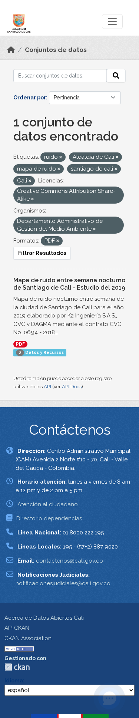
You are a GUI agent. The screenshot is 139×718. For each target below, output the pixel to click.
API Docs (72, 386)
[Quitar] (60, 157)
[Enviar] (116, 75)
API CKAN (16, 628)
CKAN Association (28, 638)
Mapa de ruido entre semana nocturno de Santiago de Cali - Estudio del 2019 (69, 284)
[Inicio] (11, 49)
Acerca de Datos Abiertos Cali (44, 618)
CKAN (17, 667)
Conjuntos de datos (56, 49)
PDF (20, 344)
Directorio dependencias (49, 518)
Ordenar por (29, 98)
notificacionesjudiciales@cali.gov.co (63, 583)
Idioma (13, 681)
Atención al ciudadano (47, 504)
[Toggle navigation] (112, 21)
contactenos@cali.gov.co (69, 560)
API (47, 386)
